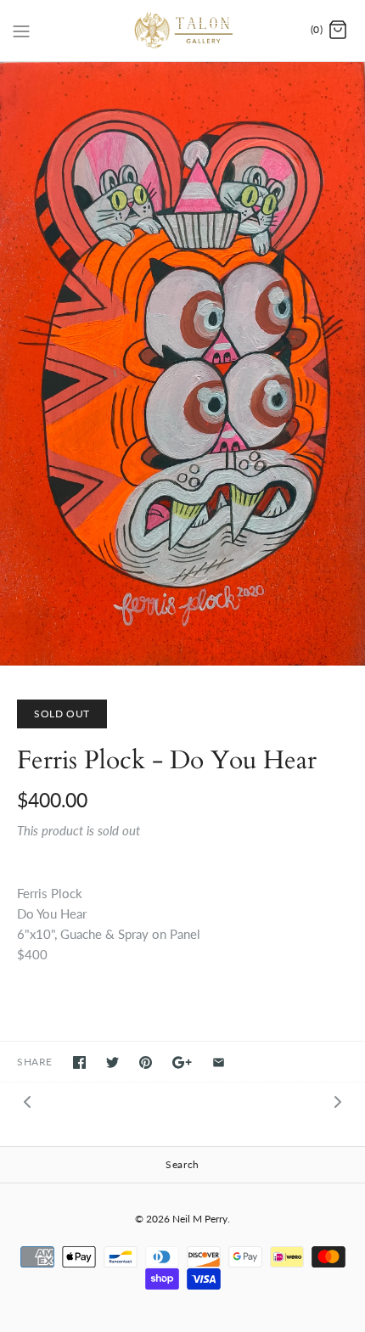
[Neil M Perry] (183, 30)
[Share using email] (218, 1062)
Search (182, 1164)
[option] (182, 364)
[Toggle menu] (21, 29)
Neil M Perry (199, 1218)
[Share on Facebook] (79, 1062)
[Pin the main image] (145, 1062)
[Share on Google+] (182, 1062)
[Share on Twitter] (112, 1062)
